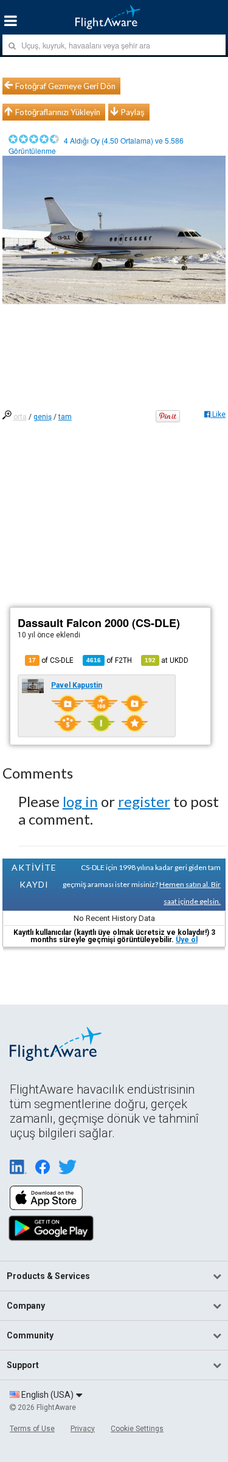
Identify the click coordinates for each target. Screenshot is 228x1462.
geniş (42, 417)
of (109, 660)
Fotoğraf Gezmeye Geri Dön (65, 86)
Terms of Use (32, 1428)
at (166, 660)
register (144, 801)
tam (65, 417)
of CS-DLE (51, 660)
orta (20, 417)
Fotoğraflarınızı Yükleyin (57, 112)
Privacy (83, 1428)
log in (80, 801)
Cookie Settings (137, 1428)
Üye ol (187, 939)
